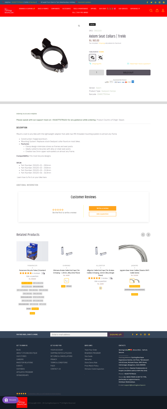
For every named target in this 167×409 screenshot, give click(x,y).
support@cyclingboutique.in (134, 385)
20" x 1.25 (43, 304)
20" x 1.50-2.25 (27, 283)
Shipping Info (96, 64)
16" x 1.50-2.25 (38, 301)
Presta (29, 309)
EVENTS (19, 366)
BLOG (18, 350)
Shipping (101, 43)
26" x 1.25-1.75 (38, 283)
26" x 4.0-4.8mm (22, 290)
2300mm (134, 294)
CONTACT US (56, 369)
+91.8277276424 (17, 2)
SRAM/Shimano (135, 286)
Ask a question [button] (102, 214)
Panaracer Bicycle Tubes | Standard (32, 270)
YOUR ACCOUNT (57, 350)
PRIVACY (54, 359)
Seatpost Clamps (108, 91)
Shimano (66, 266)
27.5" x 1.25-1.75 (26, 297)
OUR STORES (21, 356)
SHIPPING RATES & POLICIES (61, 353)
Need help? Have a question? (140, 64)
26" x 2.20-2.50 (38, 286)
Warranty (88, 359)
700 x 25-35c (43, 290)
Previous (143, 235)
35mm (32, 313)
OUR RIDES (20, 369)
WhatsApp (32, 2)
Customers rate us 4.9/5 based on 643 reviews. (44, 394)
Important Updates (84, 2)
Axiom (98, 88)
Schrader (35, 309)
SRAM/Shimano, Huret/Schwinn (135, 290)
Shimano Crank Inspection (94, 369)
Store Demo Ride (91, 363)
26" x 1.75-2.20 (27, 286)
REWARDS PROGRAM (93, 353)
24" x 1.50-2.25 (24, 304)
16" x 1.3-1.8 (34, 304)
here (45, 177)
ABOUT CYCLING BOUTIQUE (26, 353)
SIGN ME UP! (116, 334)
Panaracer (32, 266)
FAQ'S (53, 366)
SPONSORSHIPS (22, 375)
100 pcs (68, 286)
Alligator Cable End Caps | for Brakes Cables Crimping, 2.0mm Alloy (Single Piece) (100, 272)
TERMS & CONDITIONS (59, 363)
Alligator (100, 266)
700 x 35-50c (37, 293)
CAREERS (20, 359)
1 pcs (63, 286)
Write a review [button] (102, 208)
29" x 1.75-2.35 (27, 301)
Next (148, 235)
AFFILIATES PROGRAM (24, 372)
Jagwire (134, 266)
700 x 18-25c (33, 290)
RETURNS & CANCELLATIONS (61, 356)
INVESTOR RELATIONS (24, 363)
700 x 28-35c (27, 293)
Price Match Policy (91, 366)
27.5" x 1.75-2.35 (38, 297)
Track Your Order (91, 350)
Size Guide (88, 356)
